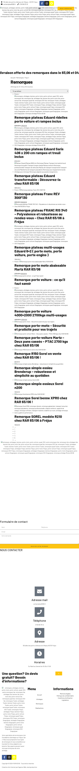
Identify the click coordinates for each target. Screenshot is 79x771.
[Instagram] (46, 3)
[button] (39, 8)
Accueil (13, 78)
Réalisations (39, 708)
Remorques (20, 78)
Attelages (39, 699)
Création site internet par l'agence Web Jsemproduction (19, 767)
